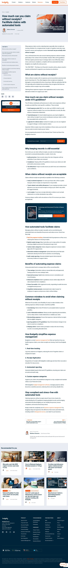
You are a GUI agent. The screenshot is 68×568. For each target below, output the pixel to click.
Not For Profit (48, 522)
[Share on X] (6, 96)
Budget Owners (36, 534)
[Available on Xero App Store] (37, 550)
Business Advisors (37, 541)
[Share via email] (12, 96)
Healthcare (47, 525)
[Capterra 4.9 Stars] (27, 550)
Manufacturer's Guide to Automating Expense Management (55, 494)
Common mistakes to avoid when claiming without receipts (11, 69)
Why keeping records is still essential (9, 55)
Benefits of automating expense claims (10, 65)
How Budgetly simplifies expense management (9, 72)
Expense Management (25, 540)
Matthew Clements (35, 433)
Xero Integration (24, 538)
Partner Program (60, 520)
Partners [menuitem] (34, 2)
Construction (48, 527)
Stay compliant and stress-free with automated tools (9, 88)
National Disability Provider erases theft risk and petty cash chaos (11, 494)
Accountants (35, 538)
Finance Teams (36, 529)
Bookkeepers (36, 536)
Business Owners (36, 532)
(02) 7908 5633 (8, 527)
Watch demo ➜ (11, 109)
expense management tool (43, 340)
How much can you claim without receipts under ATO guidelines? (10, 53)
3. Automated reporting (7, 81)
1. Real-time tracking (7, 75)
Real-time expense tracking (34, 237)
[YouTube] (14, 532)
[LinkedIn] (3, 532)
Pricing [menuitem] (47, 2)
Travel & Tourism (48, 538)
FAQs (58, 531)
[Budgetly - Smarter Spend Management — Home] (9, 518)
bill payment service (40, 411)
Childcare (47, 531)
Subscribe (61, 141)
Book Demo (62, 2)
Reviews (59, 529)
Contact (59, 525)
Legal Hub (24, 558)
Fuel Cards (23, 536)
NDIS (46, 520)
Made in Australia (30, 558)
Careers (59, 533)
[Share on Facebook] (9, 96)
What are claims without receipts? (9, 49)
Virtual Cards (23, 533)
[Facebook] (7, 532)
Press (58, 522)
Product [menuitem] (13, 2)
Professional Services (49, 533)
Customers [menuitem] (27, 2)
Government (47, 536)
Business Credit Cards (25, 531)
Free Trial (55, 2)
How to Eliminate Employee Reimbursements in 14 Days (33, 465)
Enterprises (35, 524)
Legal (58, 536)
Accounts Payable (25, 525)
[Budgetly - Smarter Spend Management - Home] (5, 2)
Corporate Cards (24, 522)
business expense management (52, 407)
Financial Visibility (24, 529)
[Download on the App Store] (6, 550)
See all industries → (49, 540)
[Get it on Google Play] (16, 550)
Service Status (60, 538)
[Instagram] (11, 532)
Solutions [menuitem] (20, 2)
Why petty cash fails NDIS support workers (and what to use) (11, 465)
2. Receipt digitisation (7, 78)
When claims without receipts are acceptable (9, 59)
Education (47, 529)
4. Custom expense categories (9, 84)
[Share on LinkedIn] (2, 96)
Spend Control (24, 520)
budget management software (42, 384)
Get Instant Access (59, 215)
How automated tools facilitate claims (10, 62)
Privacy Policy (19, 558)
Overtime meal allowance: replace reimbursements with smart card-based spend (55, 466)
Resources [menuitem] (40, 2)
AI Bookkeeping (24, 527)
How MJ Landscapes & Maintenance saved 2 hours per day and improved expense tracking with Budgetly (33, 496)
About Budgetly (60, 527)
